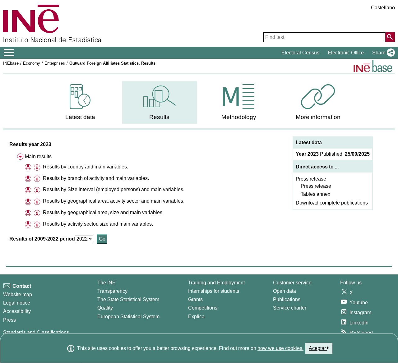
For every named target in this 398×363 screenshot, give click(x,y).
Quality (105, 307)
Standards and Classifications (36, 332)
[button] (382, 52)
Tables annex (315, 194)
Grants (195, 299)
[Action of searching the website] (390, 37)
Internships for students (213, 291)
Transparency (112, 291)
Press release (311, 179)
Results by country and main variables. (85, 166)
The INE (106, 282)
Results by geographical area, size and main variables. (103, 212)
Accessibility (17, 311)
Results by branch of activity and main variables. (96, 178)
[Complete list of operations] (373, 66)
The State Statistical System (128, 299)
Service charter (289, 307)
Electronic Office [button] (346, 52)
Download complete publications (332, 202)
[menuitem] (80, 102)
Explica (196, 316)
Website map (17, 294)
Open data (284, 291)
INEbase (11, 63)
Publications (286, 299)
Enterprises (54, 63)
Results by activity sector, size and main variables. (98, 224)
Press (9, 320)
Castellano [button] (383, 7)
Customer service (292, 282)
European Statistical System (128, 316)
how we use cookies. (280, 348)
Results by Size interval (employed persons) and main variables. (113, 189)
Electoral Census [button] (300, 52)
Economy (31, 63)
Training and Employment (216, 282)
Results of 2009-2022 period (42, 238)
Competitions (202, 307)
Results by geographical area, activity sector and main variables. (113, 201)
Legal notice (16, 303)
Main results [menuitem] (38, 156)
